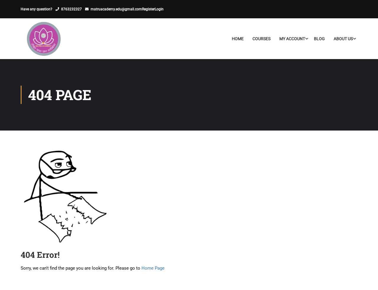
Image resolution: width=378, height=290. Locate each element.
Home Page (152, 268)
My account (292, 38)
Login (159, 9)
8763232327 (71, 9)
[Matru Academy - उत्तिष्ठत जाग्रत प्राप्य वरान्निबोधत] (43, 38)
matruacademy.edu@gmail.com (116, 9)
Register (148, 9)
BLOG (319, 38)
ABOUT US (343, 38)
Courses (261, 38)
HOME (238, 38)
